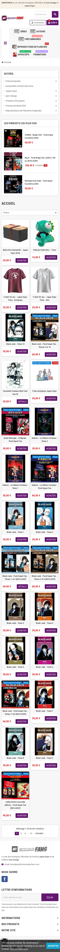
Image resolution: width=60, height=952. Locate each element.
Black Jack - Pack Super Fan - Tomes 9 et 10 (44, 345)
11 (31, 833)
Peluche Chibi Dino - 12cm (44, 250)
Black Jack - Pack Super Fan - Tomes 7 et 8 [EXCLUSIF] (15, 712)
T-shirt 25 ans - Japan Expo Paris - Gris (44, 298)
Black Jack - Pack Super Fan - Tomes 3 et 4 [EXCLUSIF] (44, 577)
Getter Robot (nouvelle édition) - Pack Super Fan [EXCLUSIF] (15, 805)
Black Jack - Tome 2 (44, 532)
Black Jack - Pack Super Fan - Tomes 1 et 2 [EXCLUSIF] (15, 577)
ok (51, 897)
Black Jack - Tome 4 (44, 623)
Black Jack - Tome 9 (44, 758)
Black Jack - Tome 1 (15, 532)
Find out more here (19, 949)
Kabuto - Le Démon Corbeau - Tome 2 (44, 439)
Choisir (6, 212)
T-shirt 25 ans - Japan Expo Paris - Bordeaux (15, 298)
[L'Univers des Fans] (13, 18)
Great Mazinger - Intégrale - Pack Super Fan (15, 439)
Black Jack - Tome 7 (44, 711)
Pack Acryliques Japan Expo (44, 391)
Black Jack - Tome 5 (15, 667)
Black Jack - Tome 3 (15, 623)
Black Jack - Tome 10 (15, 344)
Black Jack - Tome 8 (15, 758)
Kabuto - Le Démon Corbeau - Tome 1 (15, 486)
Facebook (5, 879)
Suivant (40, 833)
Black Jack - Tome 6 (44, 667)
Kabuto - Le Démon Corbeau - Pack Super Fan (44, 486)
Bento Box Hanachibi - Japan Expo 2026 (15, 251)
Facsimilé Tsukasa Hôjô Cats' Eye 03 (15, 392)
